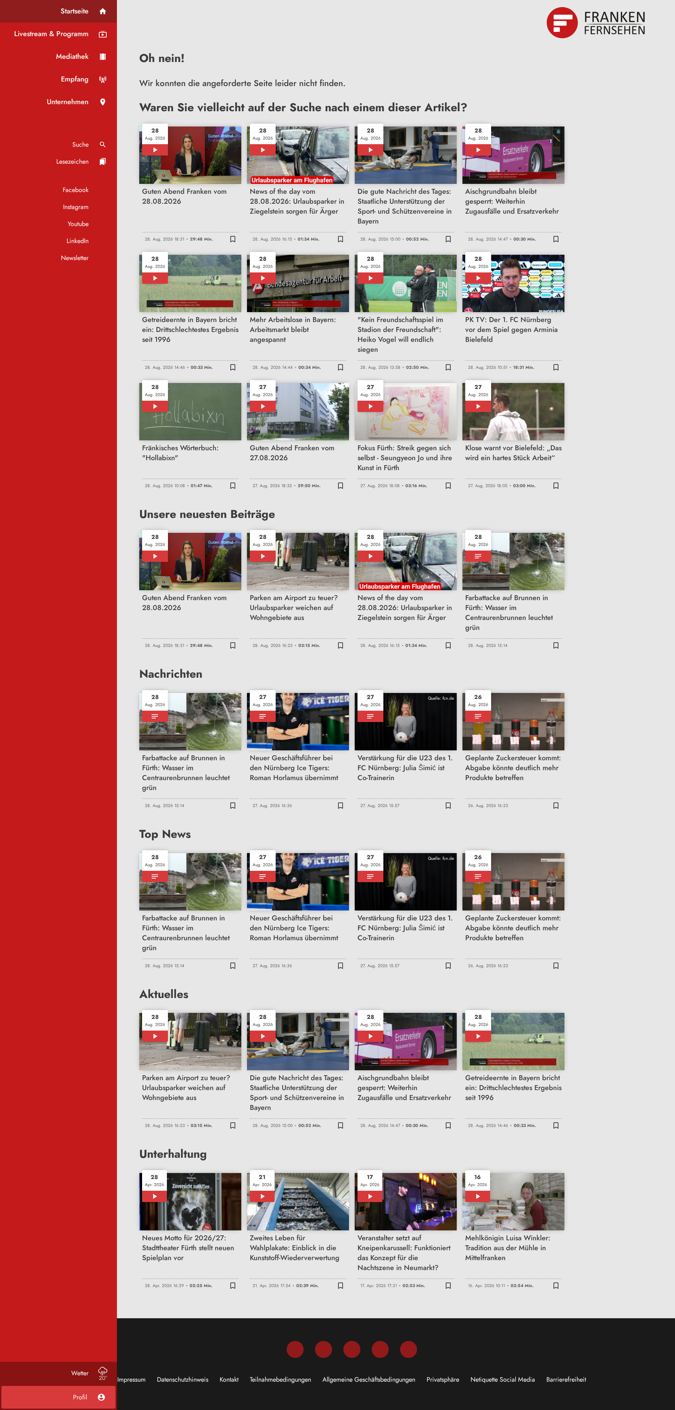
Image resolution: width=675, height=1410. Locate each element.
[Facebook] (295, 1349)
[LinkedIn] (380, 1349)
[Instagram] (323, 1349)
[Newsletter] (408, 1349)
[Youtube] (351, 1349)
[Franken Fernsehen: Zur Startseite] (597, 22)
